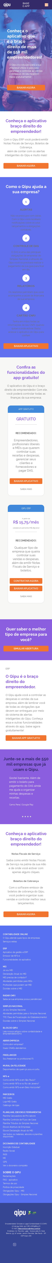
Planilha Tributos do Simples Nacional (20, 1123)
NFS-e (6, 1076)
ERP (5, 948)
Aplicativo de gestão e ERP (15, 952)
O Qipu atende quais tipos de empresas (21, 938)
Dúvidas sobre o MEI (12, 988)
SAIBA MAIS (26, 489)
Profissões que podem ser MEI (17, 985)
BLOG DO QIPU (10, 1028)
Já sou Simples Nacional (14, 1010)
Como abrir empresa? (13, 1044)
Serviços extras (10, 941)
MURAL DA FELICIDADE (14, 1066)
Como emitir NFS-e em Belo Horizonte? (21, 1087)
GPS (5, 1162)
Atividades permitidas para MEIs (17, 981)
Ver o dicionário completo (15, 1165)
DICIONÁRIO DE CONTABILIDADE (19, 1143)
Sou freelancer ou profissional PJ (18, 1059)
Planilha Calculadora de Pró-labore (19, 1116)
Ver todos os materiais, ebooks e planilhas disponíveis (22, 1135)
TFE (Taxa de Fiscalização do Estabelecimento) (25, 1017)
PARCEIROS (8, 1094)
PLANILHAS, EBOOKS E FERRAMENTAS (22, 1112)
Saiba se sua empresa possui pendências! (22, 999)
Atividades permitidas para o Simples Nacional (24, 1013)
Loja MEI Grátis (10, 1101)
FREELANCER (9, 1055)
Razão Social (9, 1151)
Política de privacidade (13, 1187)
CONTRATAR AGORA (26, 580)
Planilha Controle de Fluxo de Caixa (19, 1120)
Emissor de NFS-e (11, 956)
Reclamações (9, 1176)
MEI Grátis (7, 1098)
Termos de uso (10, 1183)
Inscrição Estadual (11, 1147)
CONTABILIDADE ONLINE (15, 934)
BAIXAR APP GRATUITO (26, 737)
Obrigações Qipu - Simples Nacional (20, 1194)
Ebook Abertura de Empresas (16, 1127)
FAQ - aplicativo (10, 1180)
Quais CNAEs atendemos (14, 1048)
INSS (5, 1154)
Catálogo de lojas (11, 1105)
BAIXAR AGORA (26, 87)
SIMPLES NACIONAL (13, 1006)
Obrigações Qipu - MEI (13, 1191)
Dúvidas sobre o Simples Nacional (19, 1021)
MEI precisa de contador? (15, 977)
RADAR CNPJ (9, 995)
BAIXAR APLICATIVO (26, 345)
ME (4, 1158)
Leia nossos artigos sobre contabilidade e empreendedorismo (22, 1032)
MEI (4, 966)
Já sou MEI (8, 970)
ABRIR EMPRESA (11, 1041)
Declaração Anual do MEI (14, 974)
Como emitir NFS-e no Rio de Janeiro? (21, 1083)
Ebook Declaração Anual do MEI (18, 1130)
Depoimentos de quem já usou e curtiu (21, 1069)
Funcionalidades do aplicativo (17, 959)
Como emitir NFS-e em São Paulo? (19, 1080)
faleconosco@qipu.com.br (29, 1229)
